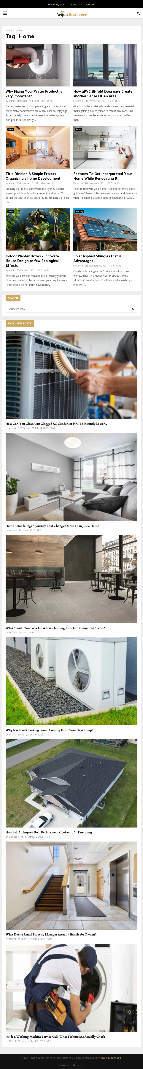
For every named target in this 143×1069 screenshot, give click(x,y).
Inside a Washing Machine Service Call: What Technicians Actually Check (55, 1037)
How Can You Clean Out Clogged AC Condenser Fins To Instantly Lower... (56, 424)
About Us (90, 4)
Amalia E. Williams (19, 428)
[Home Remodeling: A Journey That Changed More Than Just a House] (71, 477)
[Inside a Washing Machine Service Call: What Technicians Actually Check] (71, 988)
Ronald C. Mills (17, 836)
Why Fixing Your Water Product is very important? (34, 94)
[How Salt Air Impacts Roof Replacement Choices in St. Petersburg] (71, 783)
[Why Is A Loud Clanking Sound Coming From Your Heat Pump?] (71, 681)
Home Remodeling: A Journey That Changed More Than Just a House (52, 526)
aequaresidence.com (111, 1057)
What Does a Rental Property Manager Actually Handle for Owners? (51, 934)
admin (12, 101)
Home (10, 47)
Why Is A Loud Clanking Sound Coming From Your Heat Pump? (49, 730)
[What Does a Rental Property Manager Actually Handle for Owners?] (71, 886)
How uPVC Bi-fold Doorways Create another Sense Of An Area (102, 94)
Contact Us (76, 4)
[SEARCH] (133, 309)
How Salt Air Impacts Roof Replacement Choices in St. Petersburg (49, 832)
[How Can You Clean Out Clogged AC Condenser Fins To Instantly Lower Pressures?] (71, 375)
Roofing (79, 212)
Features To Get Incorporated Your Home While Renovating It (102, 176)
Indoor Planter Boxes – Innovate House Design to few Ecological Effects (32, 261)
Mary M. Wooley (18, 939)
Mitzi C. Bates (16, 734)
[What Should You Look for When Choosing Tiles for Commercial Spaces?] (71, 579)
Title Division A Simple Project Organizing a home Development (33, 176)
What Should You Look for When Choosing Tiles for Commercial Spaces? (55, 628)
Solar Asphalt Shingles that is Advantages (97, 258)
